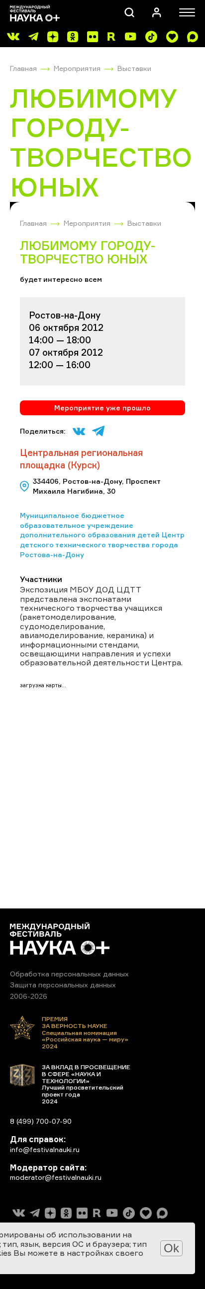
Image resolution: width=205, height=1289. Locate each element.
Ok (171, 1248)
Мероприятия (77, 68)
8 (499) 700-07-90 (41, 1121)
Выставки (134, 68)
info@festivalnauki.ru (45, 1149)
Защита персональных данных (63, 984)
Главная (23, 68)
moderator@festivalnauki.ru (56, 1177)
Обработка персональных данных (69, 973)
